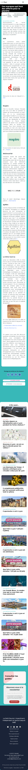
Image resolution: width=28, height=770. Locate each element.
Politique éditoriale (14, 736)
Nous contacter (14, 741)
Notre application (14, 743)
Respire (8, 149)
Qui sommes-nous (14, 729)
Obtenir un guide (14, 731)
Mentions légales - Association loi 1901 (14, 767)
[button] (22, 2)
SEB (4, 97)
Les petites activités (10, 15)
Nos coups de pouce (14, 733)
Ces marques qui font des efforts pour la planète (19, 15)
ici (16, 238)
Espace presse (14, 738)
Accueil (4, 15)
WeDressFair (12, 200)
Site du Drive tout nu (10, 328)
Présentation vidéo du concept (13, 325)
